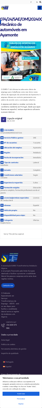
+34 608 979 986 (11, 326)
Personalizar (21, 399)
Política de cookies (8, 344)
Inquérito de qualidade (9, 353)
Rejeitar (21, 404)
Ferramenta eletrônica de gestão (13, 349)
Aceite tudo (21, 394)
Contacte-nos (8, 285)
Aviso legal (5, 340)
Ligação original (14, 118)
